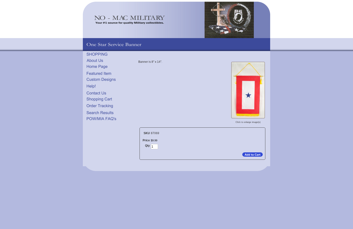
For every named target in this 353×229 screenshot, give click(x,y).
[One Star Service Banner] (248, 118)
